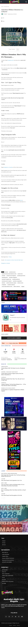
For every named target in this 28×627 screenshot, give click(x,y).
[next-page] (4, 393)
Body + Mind (4, 488)
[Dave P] (2, 14)
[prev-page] (2, 393)
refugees (22, 286)
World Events (6, 6)
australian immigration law (6, 279)
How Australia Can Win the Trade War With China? (14, 260)
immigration (4, 284)
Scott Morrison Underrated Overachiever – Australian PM (6, 359)
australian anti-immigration (11, 275)
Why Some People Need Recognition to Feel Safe (11, 495)
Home (2, 6)
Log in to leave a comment (14, 338)
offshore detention (17, 286)
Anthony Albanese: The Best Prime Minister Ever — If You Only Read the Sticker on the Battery (13, 385)
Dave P (3, 302)
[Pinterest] (12, 616)
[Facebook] (6, 616)
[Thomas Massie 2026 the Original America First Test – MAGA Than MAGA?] (11, 527)
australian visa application (17, 281)
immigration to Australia (8, 167)
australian (3, 275)
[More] (23, 24)
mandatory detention (11, 284)
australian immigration (13, 277)
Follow (14, 348)
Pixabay (10, 256)
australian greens (5, 277)
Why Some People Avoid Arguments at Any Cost (11, 480)
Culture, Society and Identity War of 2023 (20, 359)
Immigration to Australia (5, 263)
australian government (21, 275)
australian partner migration (7, 281)
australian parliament (16, 279)
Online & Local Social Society (8, 388)
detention (3, 282)
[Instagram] (9, 616)
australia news (20, 273)
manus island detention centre (7, 286)
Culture (3, 478)
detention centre (20, 282)
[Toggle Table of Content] (16, 49)
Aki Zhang (2, 531)
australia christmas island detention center (9, 273)
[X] (10, 319)
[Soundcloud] (15, 616)
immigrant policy (11, 60)
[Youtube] (22, 616)
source (21, 200)
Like (5, 348)
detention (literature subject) (11, 282)
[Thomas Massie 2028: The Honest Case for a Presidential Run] (14, 513)
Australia (3, 377)
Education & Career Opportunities (9, 473)
